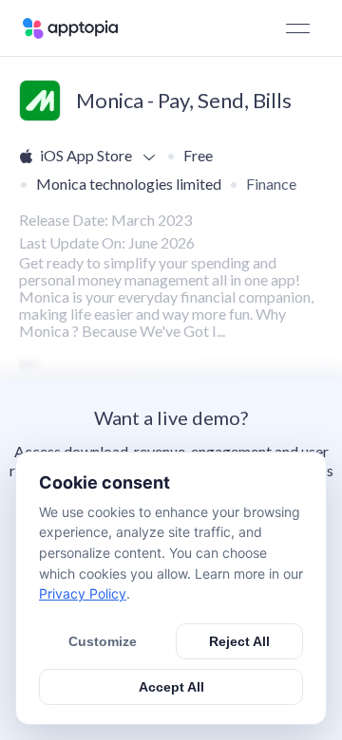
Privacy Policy (82, 593)
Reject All (239, 641)
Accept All (171, 686)
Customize (102, 641)
